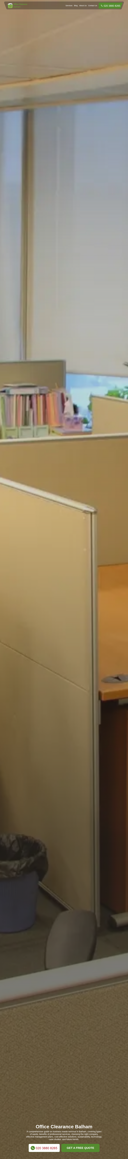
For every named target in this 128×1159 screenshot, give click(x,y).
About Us (83, 6)
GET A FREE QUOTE (80, 1147)
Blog (76, 6)
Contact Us (92, 6)
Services (69, 6)
